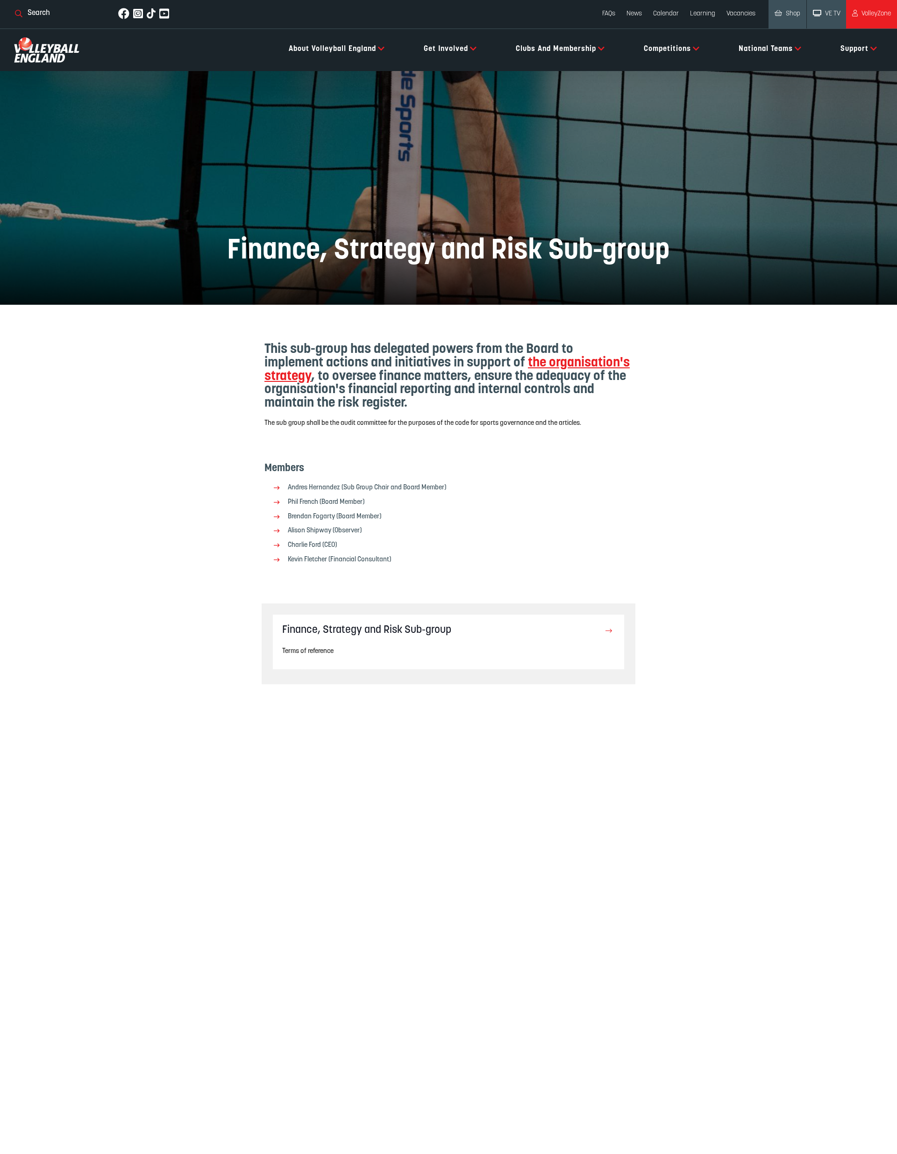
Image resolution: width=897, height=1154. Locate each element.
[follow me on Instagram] (138, 14)
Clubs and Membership (556, 49)
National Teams (766, 49)
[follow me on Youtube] (164, 14)
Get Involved (446, 49)
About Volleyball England (332, 49)
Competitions (667, 49)
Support (854, 49)
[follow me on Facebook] (123, 14)
